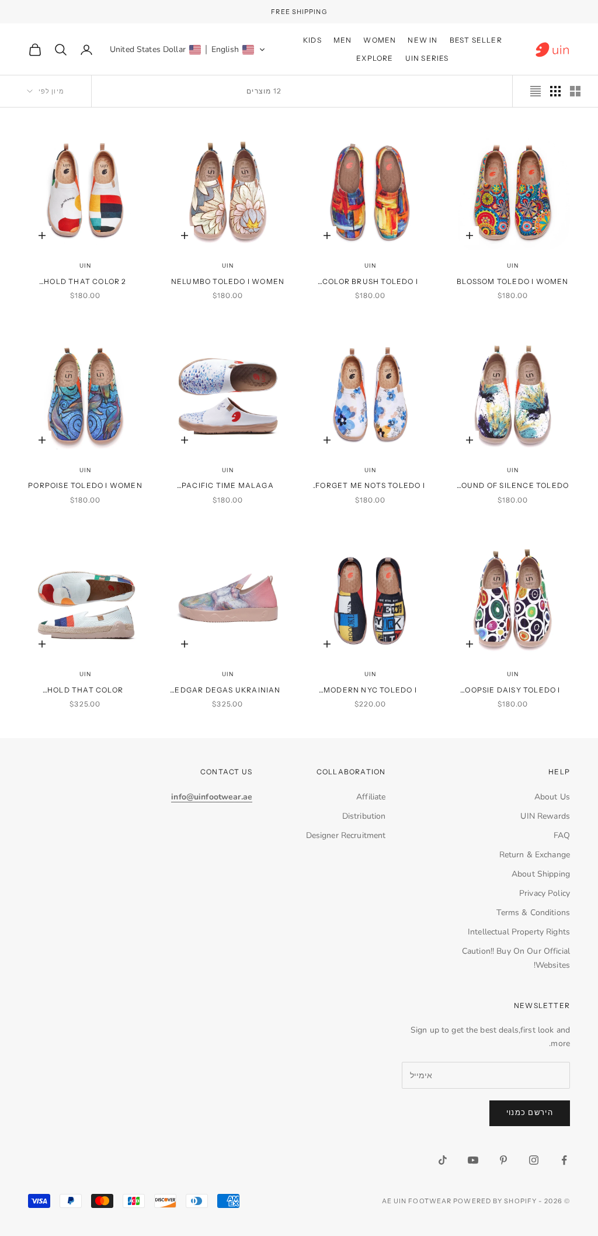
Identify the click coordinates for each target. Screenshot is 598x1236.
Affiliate (370, 796)
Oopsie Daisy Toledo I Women (512, 690)
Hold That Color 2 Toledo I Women (85, 282)
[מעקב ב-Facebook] (564, 1160)
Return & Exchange (534, 854)
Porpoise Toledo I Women (85, 485)
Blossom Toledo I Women (512, 281)
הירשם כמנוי (529, 1112)
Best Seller (476, 40)
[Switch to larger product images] (575, 91)
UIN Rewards (545, 816)
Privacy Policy (544, 893)
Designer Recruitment (346, 835)
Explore (374, 58)
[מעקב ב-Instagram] (534, 1160)
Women (379, 40)
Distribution (364, 816)
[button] (187, 49)
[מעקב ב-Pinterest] (503, 1160)
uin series (427, 58)
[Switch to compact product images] (535, 91)
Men (342, 40)
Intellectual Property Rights (519, 931)
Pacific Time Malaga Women (228, 486)
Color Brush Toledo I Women (370, 282)
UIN (513, 265)
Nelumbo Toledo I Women (227, 281)
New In (422, 40)
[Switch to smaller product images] (555, 91)
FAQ (562, 835)
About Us (552, 796)
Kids (312, 40)
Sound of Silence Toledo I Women (513, 486)
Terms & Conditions (533, 912)
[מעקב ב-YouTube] (473, 1160)
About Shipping (541, 874)
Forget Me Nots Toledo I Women (370, 486)
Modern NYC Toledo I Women (370, 690)
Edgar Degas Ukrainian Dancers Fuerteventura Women (227, 690)
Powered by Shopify (495, 1201)
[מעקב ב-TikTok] (442, 1160)
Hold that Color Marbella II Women (85, 690)
